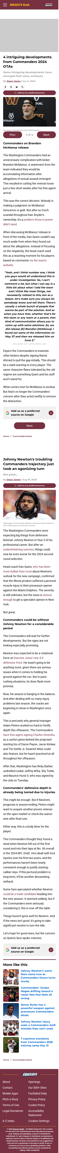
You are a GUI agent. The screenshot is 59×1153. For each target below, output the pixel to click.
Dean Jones (13, 81)
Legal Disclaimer (13, 1110)
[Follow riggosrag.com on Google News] (51, 413)
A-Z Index (8, 1121)
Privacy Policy (36, 1099)
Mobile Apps (10, 1093)
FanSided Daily (37, 1093)
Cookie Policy (36, 1105)
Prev (12, 134)
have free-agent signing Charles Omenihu (29, 734)
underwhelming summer (18, 549)
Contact (7, 1087)
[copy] (22, 87)
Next (46, 134)
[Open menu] (5, 5)
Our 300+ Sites (37, 1087)
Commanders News (22, 436)
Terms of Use (11, 1105)
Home (6, 436)
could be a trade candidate (19, 894)
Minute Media (18, 1129)
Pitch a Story (10, 1099)
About (6, 1081)
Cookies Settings (38, 1121)
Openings (34, 1081)
